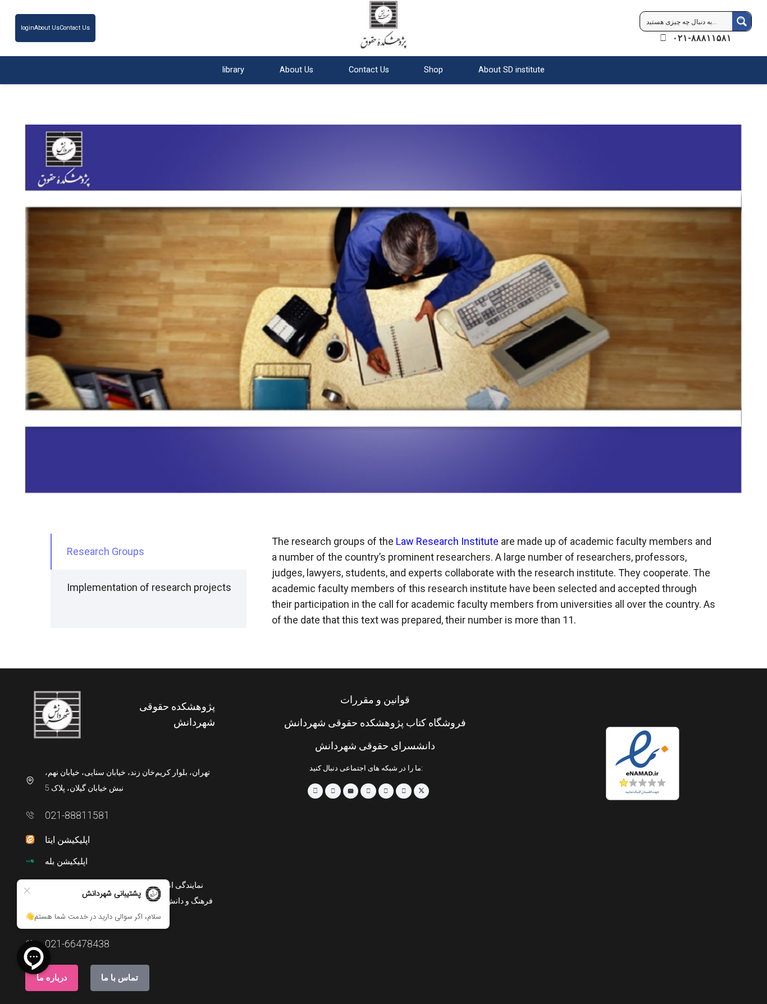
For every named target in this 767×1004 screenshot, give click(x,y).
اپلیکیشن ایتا (67, 840)
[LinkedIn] (404, 791)
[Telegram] (333, 791)
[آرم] (383, 31)
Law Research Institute (447, 541)
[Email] (351, 791)
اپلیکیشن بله (66, 861)
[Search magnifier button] (741, 21)
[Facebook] (386, 791)
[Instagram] (315, 791)
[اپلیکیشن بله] (35, 861)
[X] (422, 791)
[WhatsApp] (368, 791)
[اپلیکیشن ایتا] (35, 839)
